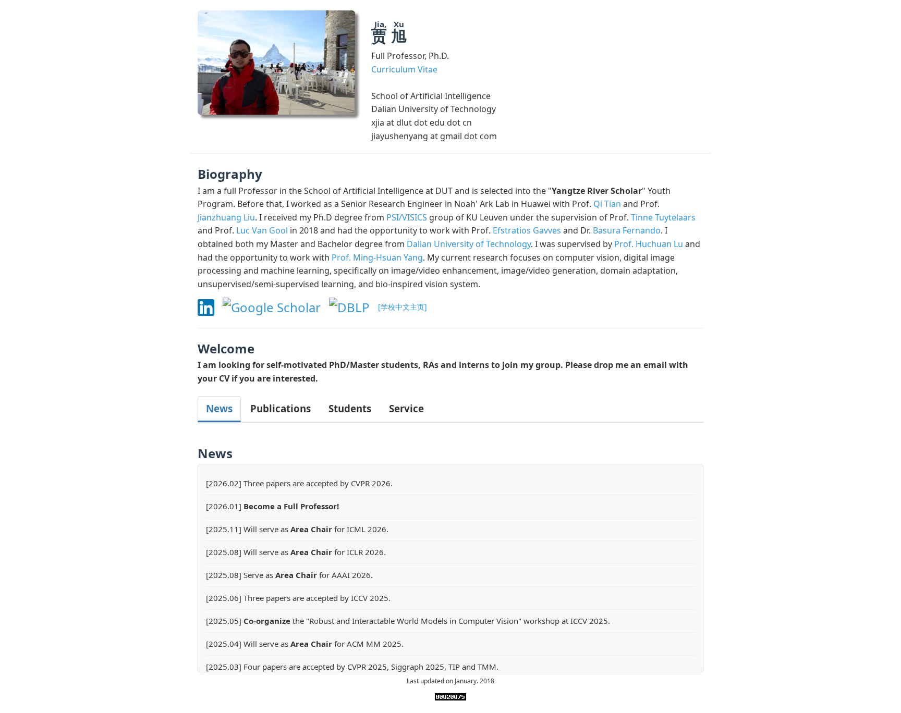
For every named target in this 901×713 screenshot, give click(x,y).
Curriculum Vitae (404, 69)
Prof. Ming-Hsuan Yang (377, 257)
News (219, 408)
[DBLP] (353, 305)
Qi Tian (607, 204)
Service (406, 408)
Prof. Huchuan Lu (648, 244)
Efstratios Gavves (527, 230)
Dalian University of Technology (469, 244)
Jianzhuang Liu (226, 217)
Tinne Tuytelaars (663, 217)
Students (349, 408)
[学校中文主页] (402, 307)
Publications (280, 408)
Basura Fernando (627, 230)
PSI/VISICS (406, 217)
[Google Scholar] (276, 305)
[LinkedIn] (210, 305)
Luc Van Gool (262, 230)
